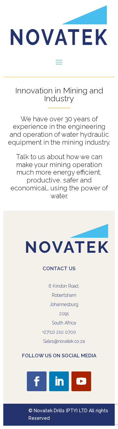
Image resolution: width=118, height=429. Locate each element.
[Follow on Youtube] (81, 381)
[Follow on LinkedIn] (59, 381)
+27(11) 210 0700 (59, 332)
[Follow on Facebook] (37, 381)
